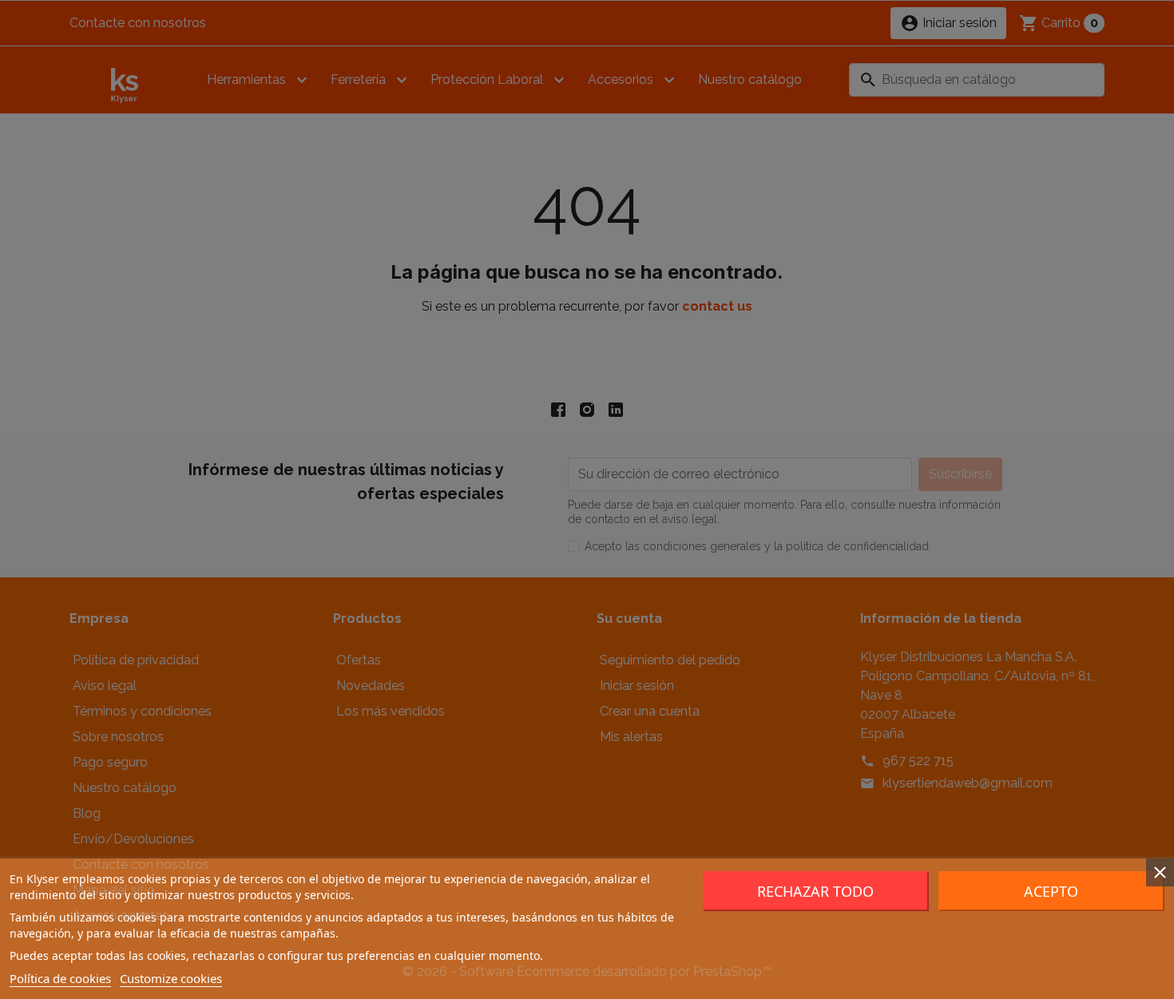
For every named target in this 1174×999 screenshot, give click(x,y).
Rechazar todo (815, 891)
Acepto (1051, 891)
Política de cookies (60, 978)
